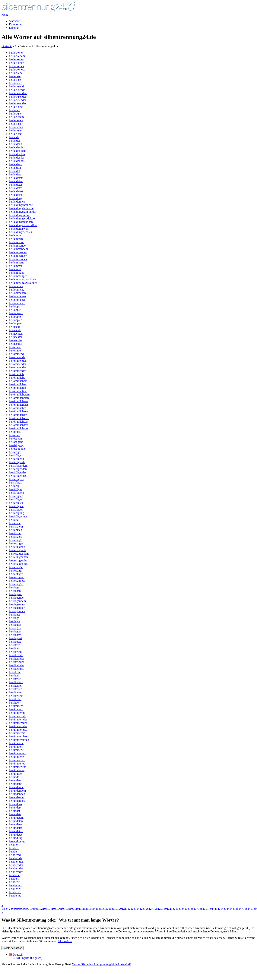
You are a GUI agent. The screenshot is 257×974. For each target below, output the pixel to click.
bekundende (16, 787)
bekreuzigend (17, 546)
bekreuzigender (18, 560)
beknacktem (16, 333)
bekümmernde (17, 716)
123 (133, 908)
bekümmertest (17, 766)
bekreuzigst (16, 567)
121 (124, 908)
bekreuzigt (15, 570)
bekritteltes (15, 692)
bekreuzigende (17, 550)
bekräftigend (16, 458)
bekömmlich (16, 374)
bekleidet (14, 171)
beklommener (17, 299)
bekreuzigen (16, 543)
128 (155, 908)
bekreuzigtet (16, 584)
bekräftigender (17, 472)
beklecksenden (18, 96)
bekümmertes (17, 763)
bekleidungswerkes (20, 232)
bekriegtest (15, 638)
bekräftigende (17, 462)
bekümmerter (17, 760)
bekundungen (17, 841)
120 (119, 908)
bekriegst (14, 614)
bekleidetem (16, 177)
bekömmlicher (17, 387)
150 (254, 908)
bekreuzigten (16, 577)
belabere (14, 848)
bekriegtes (15, 634)
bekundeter (15, 824)
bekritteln (14, 648)
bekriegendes (17, 611)
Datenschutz (16, 24)
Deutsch (17, 954)
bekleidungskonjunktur (22, 211)
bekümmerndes (18, 729)
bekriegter (15, 631)
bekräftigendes (17, 475)
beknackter (15, 340)
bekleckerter (16, 62)
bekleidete (15, 174)
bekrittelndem (17, 658)
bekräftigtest (16, 506)
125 (142, 908)
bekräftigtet (15, 509)
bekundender (16, 797)
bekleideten (16, 181)
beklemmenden (18, 252)
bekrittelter (15, 689)
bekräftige (15, 452)
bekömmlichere (18, 391)
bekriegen (15, 590)
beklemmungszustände (22, 279)
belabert (13, 878)
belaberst (14, 875)
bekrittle (14, 702)
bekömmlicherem (19, 394)
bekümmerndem (18, 719)
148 (245, 908)
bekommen (15, 350)
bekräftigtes (16, 502)
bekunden (15, 780)
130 (164, 908)
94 (12, 908)
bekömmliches (17, 408)
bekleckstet (15, 133)
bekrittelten (15, 685)
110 (76, 908)
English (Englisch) (31, 958)
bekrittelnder (16, 665)
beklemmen (16, 238)
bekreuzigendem (19, 553)
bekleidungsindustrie (21, 208)
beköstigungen (17, 448)
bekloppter (15, 320)
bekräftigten (16, 496)
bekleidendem (17, 150)
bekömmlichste (18, 414)
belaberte (14, 882)
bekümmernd (17, 712)
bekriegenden (17, 604)
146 (236, 908)
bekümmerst (16, 743)
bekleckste (15, 113)
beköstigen (15, 438)
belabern (14, 851)
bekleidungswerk (19, 228)
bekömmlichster (18, 425)
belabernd (15, 854)
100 (31, 908)
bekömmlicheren (19, 397)
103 (45, 908)
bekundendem (17, 790)
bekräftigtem (16, 492)
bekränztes (15, 536)
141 (214, 908)
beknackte (15, 330)
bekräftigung (16, 513)
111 (81, 908)
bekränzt (14, 519)
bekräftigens (16, 479)
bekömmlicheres (18, 404)
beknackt (14, 326)
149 (250, 908)
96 (18, 908)
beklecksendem (18, 93)
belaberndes (16, 871)
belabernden (16, 865)
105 (54, 908)
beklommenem (18, 293)
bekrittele (14, 645)
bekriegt (14, 617)
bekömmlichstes (18, 428)
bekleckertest (16, 69)
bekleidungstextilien (21, 221)
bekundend (15, 783)
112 (85, 908)
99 (27, 908)
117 (106, 908)
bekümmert (15, 746)
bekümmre (15, 773)
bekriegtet (15, 641)
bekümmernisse (18, 736)
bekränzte (15, 523)
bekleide (14, 137)
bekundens (15, 804)
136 (191, 908)
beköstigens (16, 441)
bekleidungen (17, 201)
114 (93, 908)
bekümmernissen (19, 739)
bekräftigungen (18, 516)
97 (21, 908)
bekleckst (14, 110)
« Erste (5, 907)
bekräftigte (15, 489)
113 (89, 908)
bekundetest (16, 831)
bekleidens (15, 164)
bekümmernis (17, 733)
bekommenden (18, 364)
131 (169, 908)
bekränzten (15, 529)
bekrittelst (15, 672)
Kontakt (14, 27)
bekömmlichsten (18, 421)
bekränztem (16, 526)
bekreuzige (15, 540)
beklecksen (15, 83)
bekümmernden (18, 722)
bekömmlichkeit (18, 411)
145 (232, 908)
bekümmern (16, 709)
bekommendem (18, 360)
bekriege (14, 587)
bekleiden (15, 140)
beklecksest (16, 106)
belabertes (15, 895)
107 (63, 908)
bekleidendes (16, 160)
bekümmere (16, 706)
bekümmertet (16, 770)
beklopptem (16, 313)
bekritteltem (16, 682)
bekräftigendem (18, 465)
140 (209, 908)
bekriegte (14, 621)
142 (218, 908)
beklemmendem (18, 249)
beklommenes (17, 303)
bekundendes (17, 800)
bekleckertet (16, 72)
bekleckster (15, 123)
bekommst (15, 431)
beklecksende (17, 89)
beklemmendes (18, 259)
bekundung (15, 838)
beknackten (16, 337)
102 (40, 908)
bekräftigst (15, 482)
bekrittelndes (16, 668)
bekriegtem (15, 624)
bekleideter (15, 184)
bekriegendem (17, 601)
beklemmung (16, 272)
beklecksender (17, 100)
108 (67, 908)
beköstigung (16, 445)
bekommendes (17, 370)
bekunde (14, 777)
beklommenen (17, 296)
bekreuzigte (16, 573)
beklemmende (17, 245)
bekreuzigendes (18, 563)
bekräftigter (16, 499)
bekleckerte (16, 52)
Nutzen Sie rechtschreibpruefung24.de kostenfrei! (101, 964)
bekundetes (15, 827)
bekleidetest (16, 191)
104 (49, 908)
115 (98, 908)
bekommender (17, 367)
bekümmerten (17, 756)
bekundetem (16, 817)
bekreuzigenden (18, 557)
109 (72, 908)
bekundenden (17, 794)
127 (151, 908)
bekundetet (15, 834)
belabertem (15, 885)
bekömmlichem (18, 381)
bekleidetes (15, 188)
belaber (13, 844)
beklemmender (18, 255)
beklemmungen (18, 276)
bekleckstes (16, 127)
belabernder (16, 868)
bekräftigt (14, 485)
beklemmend (16, 242)
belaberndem (16, 861)
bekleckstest (16, 130)
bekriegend (15, 594)
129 (160, 908)
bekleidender (16, 157)
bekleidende (16, 147)
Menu (5, 14)
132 (173, 908)
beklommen (16, 286)
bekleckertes (16, 66)
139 (205, 908)
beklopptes (15, 323)
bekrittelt (14, 675)
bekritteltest (16, 695)
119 (115, 908)
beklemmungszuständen (23, 282)
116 (102, 908)
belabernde (15, 858)
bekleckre (15, 76)
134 (182, 908)
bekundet (14, 810)
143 (223, 908)
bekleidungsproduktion (22, 218)
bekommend (16, 353)
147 (241, 908)
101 (36, 908)
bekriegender (16, 607)
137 (196, 908)
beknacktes (15, 343)
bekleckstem (16, 116)
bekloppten (15, 316)
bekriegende (16, 597)
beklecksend (16, 86)
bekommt (14, 435)
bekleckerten (16, 59)
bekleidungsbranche (21, 204)
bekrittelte (15, 678)
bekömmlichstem (19, 418)
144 (227, 908)
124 (137, 908)
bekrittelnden (16, 662)
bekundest (15, 807)
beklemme (15, 235)
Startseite (14, 21)
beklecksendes (17, 103)
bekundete (15, 814)
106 (58, 908)
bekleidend (15, 144)
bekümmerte (16, 750)
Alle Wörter (65, 941)
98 (24, 908)
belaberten (15, 888)
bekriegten (15, 628)
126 (146, 908)
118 (111, 908)
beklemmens (16, 262)
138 (200, 908)
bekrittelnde (16, 655)
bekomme (15, 347)
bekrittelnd (15, 651)
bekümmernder (18, 726)
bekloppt (14, 306)
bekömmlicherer (18, 401)
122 (128, 908)
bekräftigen (15, 455)
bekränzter (15, 533)
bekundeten (16, 821)
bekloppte (15, 309)
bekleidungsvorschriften (23, 225)
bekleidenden (17, 154)
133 (178, 908)
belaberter (15, 892)
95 (15, 908)
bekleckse (15, 79)
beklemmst (15, 265)
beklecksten (16, 120)
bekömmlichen (18, 384)
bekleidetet (15, 194)
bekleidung (15, 198)
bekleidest (15, 167)
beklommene (16, 289)
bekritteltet (15, 699)
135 (187, 908)
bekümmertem (17, 753)
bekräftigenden (18, 469)
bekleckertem (17, 56)
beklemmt (15, 269)
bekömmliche (17, 377)
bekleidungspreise (19, 215)
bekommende (17, 357)
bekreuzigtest (17, 580)
